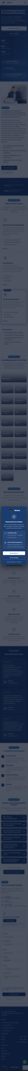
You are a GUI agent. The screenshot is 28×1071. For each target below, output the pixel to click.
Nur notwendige (14, 557)
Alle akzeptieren (14, 553)
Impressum (19, 561)
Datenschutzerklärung (11, 561)
